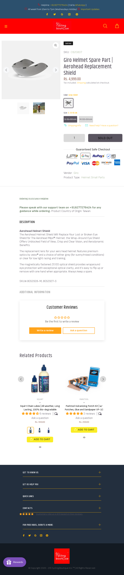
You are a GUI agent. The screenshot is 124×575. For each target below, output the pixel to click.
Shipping (81, 82)
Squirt (40, 399)
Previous (6, 70)
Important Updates (90, 9)
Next (56, 70)
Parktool (84, 399)
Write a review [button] (45, 330)
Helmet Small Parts (93, 177)
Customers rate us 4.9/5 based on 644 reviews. (59, 514)
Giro (76, 173)
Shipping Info (74, 125)
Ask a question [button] (78, 330)
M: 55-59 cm (86, 119)
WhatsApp (80, 5)
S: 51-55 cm (70, 119)
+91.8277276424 (58, 5)
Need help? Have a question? (103, 125)
